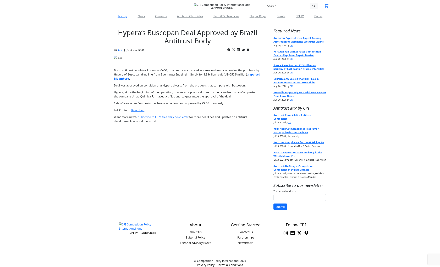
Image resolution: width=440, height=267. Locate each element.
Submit (280, 207)
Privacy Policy (205, 265)
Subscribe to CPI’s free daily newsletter (163, 117)
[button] (326, 6)
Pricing (122, 16)
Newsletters (246, 243)
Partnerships (245, 237)
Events (281, 16)
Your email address (284, 191)
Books (318, 16)
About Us (196, 232)
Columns (161, 16)
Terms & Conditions (230, 265)
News (141, 16)
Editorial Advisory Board (195, 243)
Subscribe (148, 233)
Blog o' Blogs (258, 16)
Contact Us (246, 232)
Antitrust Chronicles (190, 16)
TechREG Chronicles (226, 16)
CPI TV (300, 16)
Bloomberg (138, 110)
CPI (120, 50)
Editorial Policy (195, 237)
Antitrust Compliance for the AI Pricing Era (298, 142)
